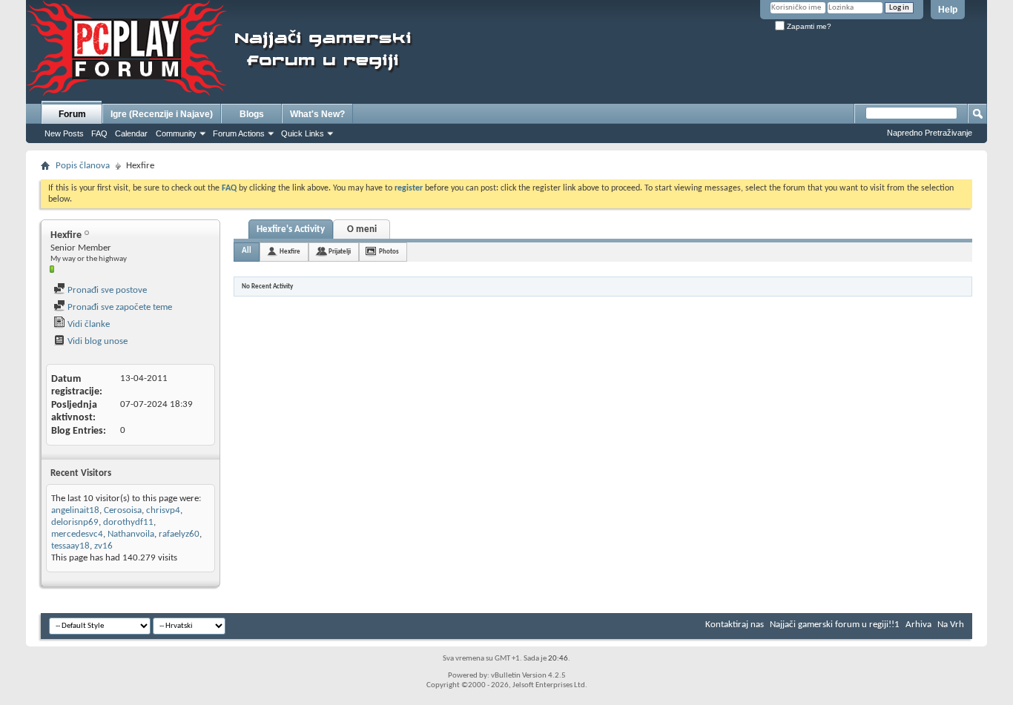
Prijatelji (340, 251)
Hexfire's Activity (291, 229)
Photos (389, 251)
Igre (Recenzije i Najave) (161, 114)
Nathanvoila (131, 534)
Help (947, 9)
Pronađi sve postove (106, 290)
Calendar (131, 133)
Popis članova (83, 166)
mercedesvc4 (77, 534)
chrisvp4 (163, 510)
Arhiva (918, 624)
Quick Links (302, 133)
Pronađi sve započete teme (118, 307)
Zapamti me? (808, 26)
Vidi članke (87, 324)
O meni (362, 229)
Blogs (252, 114)
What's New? (317, 114)
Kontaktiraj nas (734, 624)
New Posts (64, 133)
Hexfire (290, 251)
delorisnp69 (75, 522)
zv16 (103, 546)
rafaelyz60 (179, 534)
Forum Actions (239, 133)
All (246, 251)
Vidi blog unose (96, 341)
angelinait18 (75, 510)
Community (176, 133)
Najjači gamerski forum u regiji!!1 (835, 624)
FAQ (99, 133)
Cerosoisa (123, 510)
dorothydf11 (128, 522)
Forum (72, 114)
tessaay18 (70, 546)
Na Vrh (950, 624)
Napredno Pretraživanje (929, 132)
